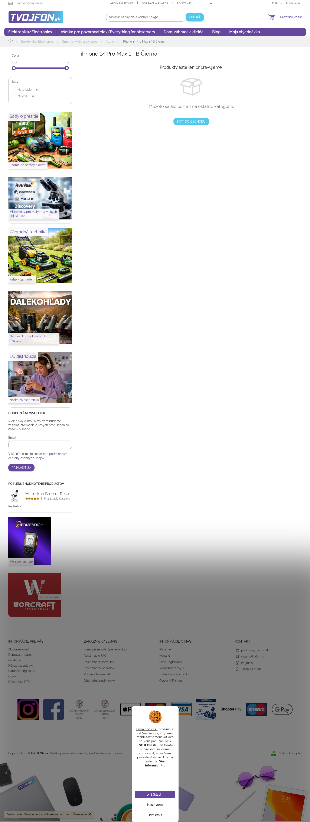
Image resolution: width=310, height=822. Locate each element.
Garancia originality (21, 671)
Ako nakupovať (121, 3)
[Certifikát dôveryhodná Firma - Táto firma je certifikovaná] (79, 709)
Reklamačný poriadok (99, 668)
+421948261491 (251, 669)
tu (162, 765)
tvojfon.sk (247, 662)
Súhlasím (157, 794)
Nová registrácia (170, 662)
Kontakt (164, 655)
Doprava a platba (155, 3)
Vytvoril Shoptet (290, 753)
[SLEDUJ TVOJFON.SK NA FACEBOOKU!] (53, 709)
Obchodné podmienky (99, 680)
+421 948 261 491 (252, 656)
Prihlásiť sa (21, 467)
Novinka (25, 95)
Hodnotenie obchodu (174, 674)
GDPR (12, 676)
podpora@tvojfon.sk (255, 650)
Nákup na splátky (20, 665)
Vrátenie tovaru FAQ (97, 674)
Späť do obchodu (191, 121)
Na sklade (27, 89)
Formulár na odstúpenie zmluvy (106, 649)
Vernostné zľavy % (172, 668)
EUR (275, 3)
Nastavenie (155, 804)
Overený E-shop (170, 680)
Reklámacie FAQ (95, 655)
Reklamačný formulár (99, 662)
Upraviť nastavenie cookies (103, 753)
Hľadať (194, 17)
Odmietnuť (155, 815)
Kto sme (165, 649)
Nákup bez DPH (19, 681)
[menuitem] (30, 32)
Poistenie (184, 3)
